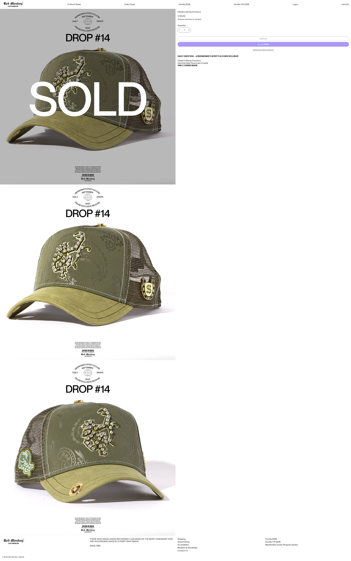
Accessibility (183, 545)
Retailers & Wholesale (187, 547)
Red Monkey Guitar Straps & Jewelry (281, 545)
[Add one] (189, 30)
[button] (345, 4)
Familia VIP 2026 (273, 542)
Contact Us (183, 550)
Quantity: (182, 25)
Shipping (181, 19)
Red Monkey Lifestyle (16, 557)
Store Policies (184, 542)
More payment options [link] (263, 50)
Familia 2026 (271, 539)
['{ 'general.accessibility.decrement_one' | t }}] (179, 30)
